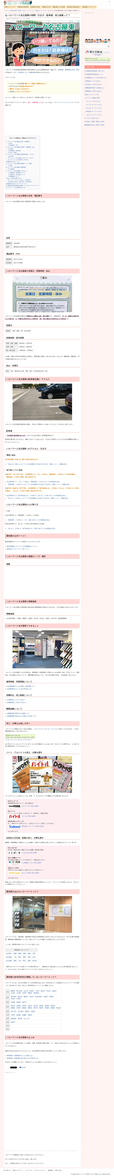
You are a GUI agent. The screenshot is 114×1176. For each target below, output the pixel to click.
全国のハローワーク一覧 (91, 94)
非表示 (34, 138)
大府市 (24, 993)
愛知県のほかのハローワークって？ (16, 183)
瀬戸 (19, 957)
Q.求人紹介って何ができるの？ (93, 84)
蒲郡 (29, 960)
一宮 (15, 957)
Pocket (23, 1067)
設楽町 (13, 1002)
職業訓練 (32, 72)
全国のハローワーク (9, 7)
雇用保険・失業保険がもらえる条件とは (20, 1055)
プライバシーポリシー (40, 1170)
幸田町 (51, 996)
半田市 (13, 1015)
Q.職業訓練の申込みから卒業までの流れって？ (22, 716)
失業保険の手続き (35, 7)
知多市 (30, 1006)
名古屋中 (9, 953)
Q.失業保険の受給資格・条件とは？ (95, 71)
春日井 (35, 960)
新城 (29, 953)
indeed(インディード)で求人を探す (33, 826)
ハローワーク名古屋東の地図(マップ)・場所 (19, 163)
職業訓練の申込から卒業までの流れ (95, 125)
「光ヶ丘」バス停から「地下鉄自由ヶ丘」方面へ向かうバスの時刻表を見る (31, 528)
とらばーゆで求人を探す (29, 852)
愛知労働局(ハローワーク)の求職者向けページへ (22, 546)
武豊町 (18, 1006)
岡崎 (19, 953)
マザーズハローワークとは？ (93, 104)
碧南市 (30, 1015)
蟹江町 (20, 996)
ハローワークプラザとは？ (93, 101)
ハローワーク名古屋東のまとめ (15, 187)
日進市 (33, 1011)
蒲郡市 (26, 996)
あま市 (26, 991)
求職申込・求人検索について (16, 174)
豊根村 (47, 1008)
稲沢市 (43, 991)
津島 (29, 957)
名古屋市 (21, 1011)
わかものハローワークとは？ (93, 108)
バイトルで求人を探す (29, 816)
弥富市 (13, 1022)
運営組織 (50, 1170)
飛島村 (24, 1008)
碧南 (24, 953)
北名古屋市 (38, 996)
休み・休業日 (12, 152)
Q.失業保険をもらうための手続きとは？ (20, 689)
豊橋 (15, 953)
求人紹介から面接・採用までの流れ (95, 121)
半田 (34, 953)
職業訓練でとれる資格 (59, 7)
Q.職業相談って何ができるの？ (17, 702)
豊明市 (30, 1008)
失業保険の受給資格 (22, 7)
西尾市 (27, 1011)
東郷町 (13, 1008)
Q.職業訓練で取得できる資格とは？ (95, 88)
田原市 (24, 1006)
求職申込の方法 (46, 7)
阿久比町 (19, 991)
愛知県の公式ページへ (13, 161)
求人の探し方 (7, 1170)
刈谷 (34, 957)
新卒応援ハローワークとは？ (93, 111)
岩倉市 (54, 991)
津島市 (41, 1006)
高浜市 (13, 1006)
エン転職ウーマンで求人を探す (32, 862)
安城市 (31, 991)
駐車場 (10, 156)
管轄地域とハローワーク (89, 7)
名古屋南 (9, 960)
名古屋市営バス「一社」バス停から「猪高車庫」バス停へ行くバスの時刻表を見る (33, 481)
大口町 (13, 993)
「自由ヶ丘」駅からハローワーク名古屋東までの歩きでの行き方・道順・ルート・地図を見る (37, 464)
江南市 (13, 998)
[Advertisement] (42, 121)
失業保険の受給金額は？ (74, 7)
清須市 (46, 996)
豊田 (24, 957)
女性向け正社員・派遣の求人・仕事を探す (20, 181)
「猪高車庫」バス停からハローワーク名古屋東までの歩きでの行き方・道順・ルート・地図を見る (38, 484)
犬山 (19, 960)
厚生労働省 (97, 54)
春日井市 (13, 996)
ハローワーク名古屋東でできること (16, 171)
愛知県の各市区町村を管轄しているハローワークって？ (22, 185)
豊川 (24, 960)
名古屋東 (9, 957)
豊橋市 (53, 1008)
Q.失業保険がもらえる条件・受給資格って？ (21, 686)
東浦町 (18, 1015)
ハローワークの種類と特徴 (92, 98)
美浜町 (20, 1018)
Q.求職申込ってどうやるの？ (16, 700)
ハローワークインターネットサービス (66, 102)
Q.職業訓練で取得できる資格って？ (18, 713)
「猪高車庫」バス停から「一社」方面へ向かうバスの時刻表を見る (28, 520)
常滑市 (18, 1008)
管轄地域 (11, 169)
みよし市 (26, 1018)
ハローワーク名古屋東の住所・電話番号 (18, 141)
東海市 (53, 1006)
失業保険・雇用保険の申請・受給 (68, 69)
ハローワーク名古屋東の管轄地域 (16, 167)
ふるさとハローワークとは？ (93, 115)
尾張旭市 (36, 993)
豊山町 (58, 1008)
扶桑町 (24, 1015)
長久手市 (13, 1011)
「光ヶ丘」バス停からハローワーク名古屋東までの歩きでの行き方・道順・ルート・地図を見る (37, 498)
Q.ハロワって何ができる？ (92, 118)
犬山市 (48, 991)
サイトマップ (28, 1170)
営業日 (10, 149)
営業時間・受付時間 (14, 150)
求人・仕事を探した (20, 72)
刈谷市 (31, 996)
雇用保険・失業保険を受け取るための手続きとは (22, 1058)
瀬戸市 (24, 1002)
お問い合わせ (58, 1170)
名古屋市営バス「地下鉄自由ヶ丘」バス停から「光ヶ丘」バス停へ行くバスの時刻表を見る (36, 495)
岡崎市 (30, 993)
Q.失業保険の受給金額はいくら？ (94, 74)
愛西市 (13, 991)
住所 (10, 143)
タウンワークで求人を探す (30, 806)
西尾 (15, 960)
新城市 (18, 1002)
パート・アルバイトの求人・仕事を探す (19, 180)
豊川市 (36, 1008)
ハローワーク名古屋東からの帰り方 (18, 159)
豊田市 (41, 1008)
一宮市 (37, 991)
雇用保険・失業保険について (16, 172)
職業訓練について (13, 176)
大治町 (18, 993)
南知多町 (13, 1018)
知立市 (36, 1006)
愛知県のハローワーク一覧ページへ (18, 549)
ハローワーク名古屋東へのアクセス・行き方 (20, 158)
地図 (10, 165)
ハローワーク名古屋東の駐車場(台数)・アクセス (20, 154)
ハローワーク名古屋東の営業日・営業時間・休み (20, 147)
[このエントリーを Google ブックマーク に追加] (20, 1067)
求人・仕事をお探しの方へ (14, 178)
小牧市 (18, 998)
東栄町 (47, 1006)
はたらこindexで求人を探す (30, 873)
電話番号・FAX (13, 145)
